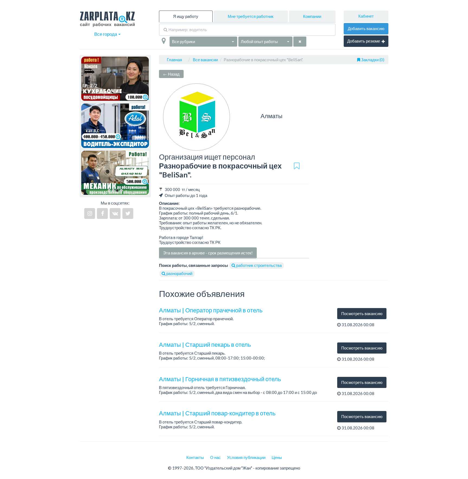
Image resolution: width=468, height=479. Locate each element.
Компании (312, 16)
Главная (174, 59)
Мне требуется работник (251, 16)
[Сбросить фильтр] (299, 42)
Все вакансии (205, 59)
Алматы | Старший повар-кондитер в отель (217, 413)
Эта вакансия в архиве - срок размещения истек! (208, 252)
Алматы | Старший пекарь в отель (205, 344)
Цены (277, 457)
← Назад (171, 74)
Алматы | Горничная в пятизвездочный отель (220, 379)
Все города (106, 34)
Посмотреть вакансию (361, 313)
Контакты (195, 457)
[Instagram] (89, 213)
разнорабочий (178, 273)
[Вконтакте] (115, 213)
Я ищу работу (185, 16)
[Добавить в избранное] (297, 166)
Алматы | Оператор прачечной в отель (210, 310)
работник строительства (258, 265)
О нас (215, 457)
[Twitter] (127, 213)
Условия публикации (246, 457)
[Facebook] (102, 213)
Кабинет (366, 16)
